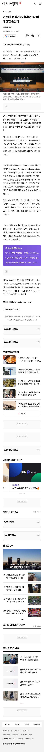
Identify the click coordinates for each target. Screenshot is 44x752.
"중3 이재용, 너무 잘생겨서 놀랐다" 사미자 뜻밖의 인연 (29, 393)
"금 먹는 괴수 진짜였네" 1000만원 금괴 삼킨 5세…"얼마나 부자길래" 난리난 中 (29, 382)
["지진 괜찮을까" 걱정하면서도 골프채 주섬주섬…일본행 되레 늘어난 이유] (10, 688)
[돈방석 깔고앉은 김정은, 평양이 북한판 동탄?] (10, 663)
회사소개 (6, 730)
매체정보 (28, 738)
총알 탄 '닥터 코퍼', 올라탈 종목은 (30, 671)
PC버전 (26, 724)
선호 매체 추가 (11, 36)
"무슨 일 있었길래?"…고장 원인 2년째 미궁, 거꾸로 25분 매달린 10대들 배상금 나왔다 (29, 371)
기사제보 (24, 734)
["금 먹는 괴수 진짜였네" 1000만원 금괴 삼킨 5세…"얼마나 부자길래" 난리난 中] (9, 386)
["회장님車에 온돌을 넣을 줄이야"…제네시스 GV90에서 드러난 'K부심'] (9, 409)
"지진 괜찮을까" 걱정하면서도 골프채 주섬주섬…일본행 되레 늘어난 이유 (30, 683)
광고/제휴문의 (15, 730)
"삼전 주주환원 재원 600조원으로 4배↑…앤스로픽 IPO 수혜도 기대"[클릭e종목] (22, 263)
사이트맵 (37, 724)
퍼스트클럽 (6, 734)
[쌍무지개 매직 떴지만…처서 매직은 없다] (10, 700)
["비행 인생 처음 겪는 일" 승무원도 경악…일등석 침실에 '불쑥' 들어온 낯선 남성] (34, 593)
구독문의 (15, 734)
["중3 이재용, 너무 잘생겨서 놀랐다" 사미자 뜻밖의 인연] (9, 398)
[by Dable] (37, 626)
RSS (30, 734)
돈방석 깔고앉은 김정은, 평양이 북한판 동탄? (29, 659)
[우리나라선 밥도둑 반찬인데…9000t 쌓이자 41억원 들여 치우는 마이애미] (34, 581)
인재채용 (26, 730)
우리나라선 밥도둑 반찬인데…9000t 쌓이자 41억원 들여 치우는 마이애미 (16, 578)
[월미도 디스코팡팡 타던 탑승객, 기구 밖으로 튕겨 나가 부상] (34, 616)
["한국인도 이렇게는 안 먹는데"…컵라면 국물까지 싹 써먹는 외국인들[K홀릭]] (9, 363)
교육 (9, 12)
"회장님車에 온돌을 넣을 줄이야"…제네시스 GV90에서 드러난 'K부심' (29, 405)
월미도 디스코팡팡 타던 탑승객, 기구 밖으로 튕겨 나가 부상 (16, 613)
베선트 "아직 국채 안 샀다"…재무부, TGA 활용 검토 (21, 258)
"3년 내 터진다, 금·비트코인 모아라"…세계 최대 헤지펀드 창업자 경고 (22, 253)
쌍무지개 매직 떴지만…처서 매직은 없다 (30, 695)
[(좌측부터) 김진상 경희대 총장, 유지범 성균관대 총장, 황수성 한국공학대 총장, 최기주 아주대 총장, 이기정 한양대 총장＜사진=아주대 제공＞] (22, 77)
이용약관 (20, 738)
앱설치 (17, 724)
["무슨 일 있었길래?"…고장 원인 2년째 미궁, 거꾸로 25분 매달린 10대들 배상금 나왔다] (9, 375)
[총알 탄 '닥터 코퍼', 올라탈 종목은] (10, 675)
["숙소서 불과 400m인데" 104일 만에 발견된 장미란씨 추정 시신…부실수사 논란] (34, 604)
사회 (4, 12)
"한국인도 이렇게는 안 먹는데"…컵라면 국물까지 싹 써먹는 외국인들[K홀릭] (29, 359)
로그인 (7, 724)
